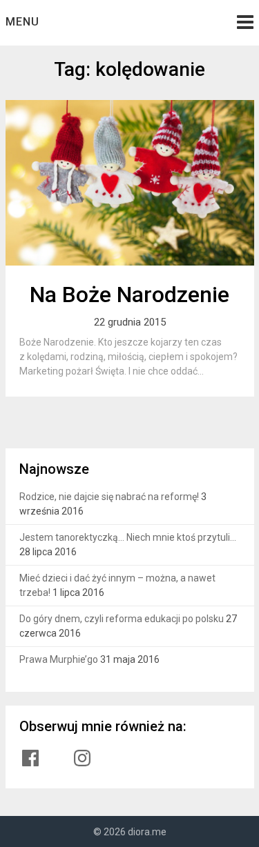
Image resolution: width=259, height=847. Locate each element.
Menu (22, 21)
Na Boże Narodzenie (129, 294)
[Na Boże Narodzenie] (130, 183)
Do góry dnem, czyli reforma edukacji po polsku (121, 618)
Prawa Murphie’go (58, 659)
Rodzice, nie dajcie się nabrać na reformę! (109, 496)
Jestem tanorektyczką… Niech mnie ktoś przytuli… (127, 537)
